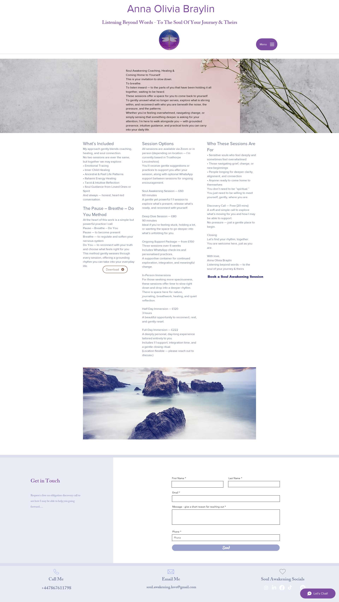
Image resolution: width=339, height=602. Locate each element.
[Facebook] (282, 587)
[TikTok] (290, 587)
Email (175, 492)
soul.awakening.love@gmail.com (171, 587)
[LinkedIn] (274, 587)
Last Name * (235, 478)
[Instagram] (266, 587)
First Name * (179, 478)
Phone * (176, 531)
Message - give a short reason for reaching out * (199, 506)
